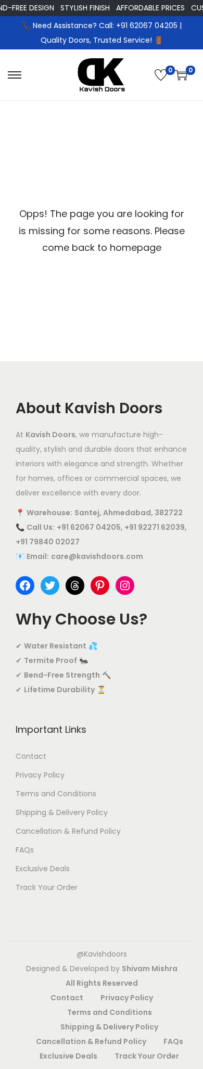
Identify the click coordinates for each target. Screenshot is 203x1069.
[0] (161, 75)
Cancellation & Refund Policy (68, 831)
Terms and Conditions (56, 793)
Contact (31, 756)
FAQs (25, 850)
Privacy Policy (40, 775)
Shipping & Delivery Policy (62, 812)
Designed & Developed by (101, 968)
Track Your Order (47, 887)
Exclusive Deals (43, 868)
